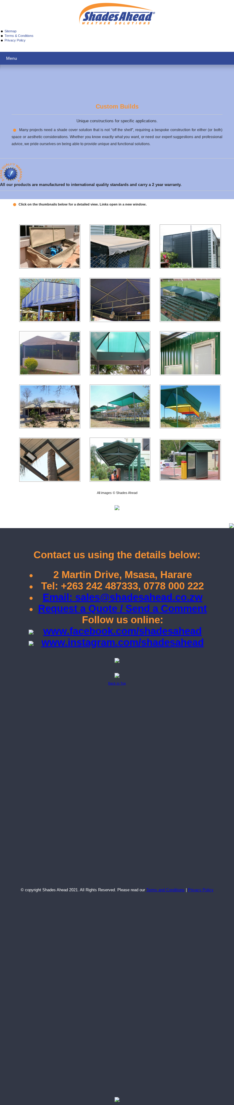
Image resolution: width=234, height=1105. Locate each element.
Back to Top (117, 683)
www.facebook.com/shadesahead (122, 631)
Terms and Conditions (165, 890)
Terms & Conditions (19, 36)
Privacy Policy (15, 40)
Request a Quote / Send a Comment (122, 608)
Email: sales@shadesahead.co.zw (123, 597)
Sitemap (10, 31)
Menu (11, 58)
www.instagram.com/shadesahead (122, 642)
